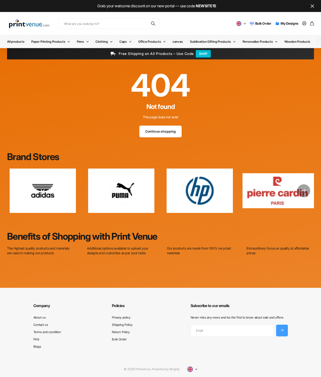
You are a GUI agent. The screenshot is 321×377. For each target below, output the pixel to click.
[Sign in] (304, 23)
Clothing (101, 41)
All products (15, 41)
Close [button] (312, 6)
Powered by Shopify (166, 369)
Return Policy (121, 332)
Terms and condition (47, 332)
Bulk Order (119, 339)
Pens (80, 41)
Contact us (40, 325)
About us (39, 317)
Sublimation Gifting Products (210, 41)
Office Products (149, 41)
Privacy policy (121, 317)
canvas (177, 41)
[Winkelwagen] (312, 23)
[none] (303, 191)
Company (41, 305)
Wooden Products (297, 41)
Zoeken (153, 23)
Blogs (37, 346)
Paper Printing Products (48, 41)
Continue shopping (160, 131)
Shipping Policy (122, 325)
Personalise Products (258, 41)
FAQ (36, 339)
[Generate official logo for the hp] (199, 191)
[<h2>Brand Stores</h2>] (278, 191)
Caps (123, 41)
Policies (118, 305)
